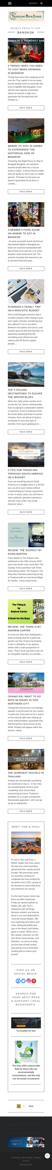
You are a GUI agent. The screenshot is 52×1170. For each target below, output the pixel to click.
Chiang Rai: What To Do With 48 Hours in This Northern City (24, 700)
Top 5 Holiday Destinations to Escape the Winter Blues (25, 393)
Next (31, 1106)
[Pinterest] (33, 981)
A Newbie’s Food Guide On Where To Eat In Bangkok (24, 233)
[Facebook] (18, 981)
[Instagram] (28, 981)
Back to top (25, 1164)
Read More (26, 108)
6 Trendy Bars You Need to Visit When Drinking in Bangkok (25, 69)
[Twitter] (23, 981)
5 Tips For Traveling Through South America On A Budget (25, 474)
